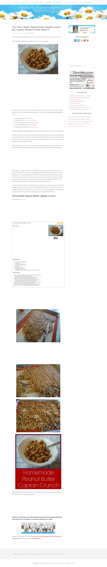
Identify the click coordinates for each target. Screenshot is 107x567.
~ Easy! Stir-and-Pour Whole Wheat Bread (79, 97)
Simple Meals (22, 554)
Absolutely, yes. (33, 127)
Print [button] (57, 238)
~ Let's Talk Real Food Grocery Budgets (78, 109)
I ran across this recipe (28, 145)
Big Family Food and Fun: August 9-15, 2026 (79, 116)
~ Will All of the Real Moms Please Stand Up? (80, 95)
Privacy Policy (48, 554)
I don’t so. (29, 118)
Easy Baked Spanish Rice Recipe (77, 126)
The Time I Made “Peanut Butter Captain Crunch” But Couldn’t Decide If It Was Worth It (36, 28)
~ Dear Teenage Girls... (74, 103)
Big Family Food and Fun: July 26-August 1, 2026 (80, 121)
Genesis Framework (59, 563)
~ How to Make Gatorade (75, 99)
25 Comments (30, 33)
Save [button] (55, 238)
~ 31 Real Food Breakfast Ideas (76, 101)
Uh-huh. (37, 122)
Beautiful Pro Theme (47, 563)
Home (15, 554)
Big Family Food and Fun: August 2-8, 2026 (79, 119)
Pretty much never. (32, 125)
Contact (63, 554)
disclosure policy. (56, 37)
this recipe (22, 199)
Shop (40, 554)
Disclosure (56, 554)
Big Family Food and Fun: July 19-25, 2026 (79, 123)
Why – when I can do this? (30, 120)
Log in (73, 563)
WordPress (68, 563)
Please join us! (36, 538)
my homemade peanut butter (39, 492)
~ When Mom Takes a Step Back (77, 105)
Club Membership (33, 554)
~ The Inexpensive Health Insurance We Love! (80, 107)
